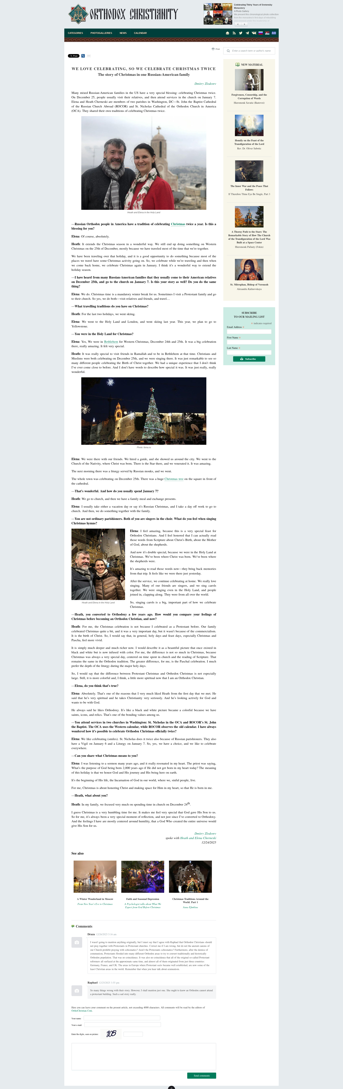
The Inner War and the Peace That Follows (249, 187)
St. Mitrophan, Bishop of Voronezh (249, 284)
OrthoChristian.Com (81, 1010)
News (123, 33)
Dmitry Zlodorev (205, 83)
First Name (234, 337)
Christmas (178, 224)
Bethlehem (111, 341)
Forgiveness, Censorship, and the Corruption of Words (249, 96)
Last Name (233, 348)
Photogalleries (101, 33)
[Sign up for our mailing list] (227, 33)
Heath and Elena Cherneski (198, 838)
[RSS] (234, 33)
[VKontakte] (254, 33)
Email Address (235, 327)
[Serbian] (267, 33)
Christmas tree (174, 479)
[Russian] (260, 33)
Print (218, 48)
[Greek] (274, 33)
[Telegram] (247, 33)
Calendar (140, 33)
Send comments (202, 1075)
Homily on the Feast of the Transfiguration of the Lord (249, 142)
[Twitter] (240, 33)
